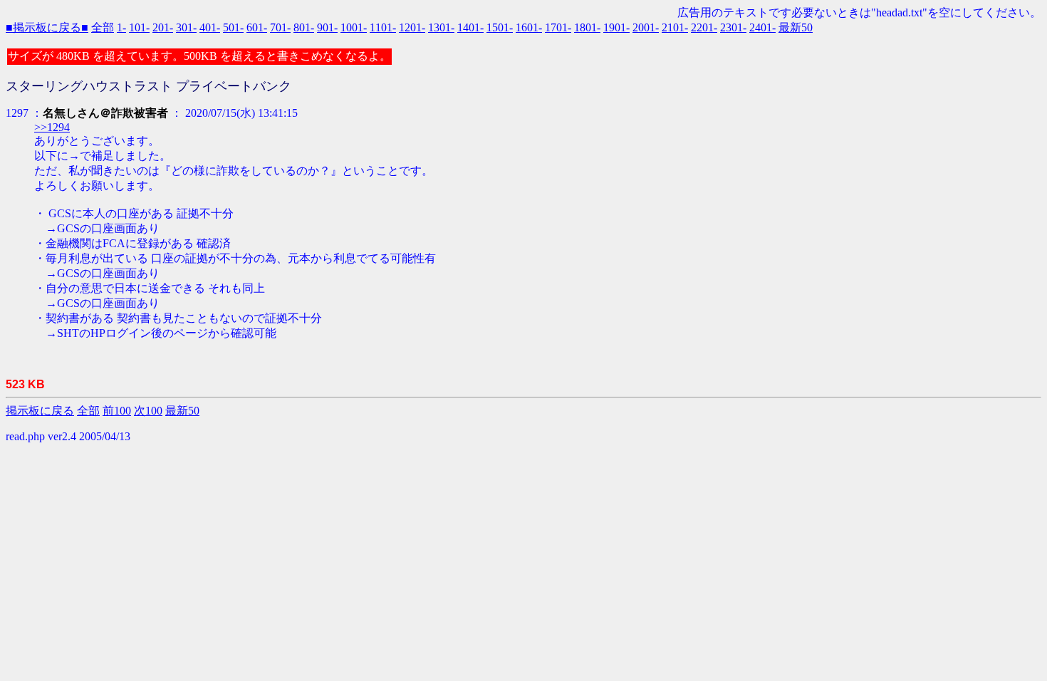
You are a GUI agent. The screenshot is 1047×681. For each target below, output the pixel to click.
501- (233, 27)
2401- (762, 27)
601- (256, 27)
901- (327, 27)
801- (303, 27)
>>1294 (52, 127)
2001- (645, 27)
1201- (412, 27)
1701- (558, 27)
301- (186, 27)
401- (209, 27)
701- (280, 27)
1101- (383, 27)
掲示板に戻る (40, 411)
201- (162, 27)
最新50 (795, 27)
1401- (470, 27)
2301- (733, 27)
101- (139, 27)
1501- (499, 27)
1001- (353, 27)
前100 (117, 411)
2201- (704, 27)
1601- (529, 27)
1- (121, 27)
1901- (616, 27)
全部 (102, 27)
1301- (441, 27)
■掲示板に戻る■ (47, 27)
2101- (675, 27)
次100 (148, 411)
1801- (587, 27)
